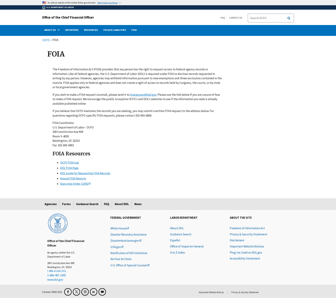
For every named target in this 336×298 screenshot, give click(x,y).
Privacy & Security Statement (248, 234)
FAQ (223, 17)
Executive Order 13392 (74, 184)
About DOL (122, 204)
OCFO (46, 40)
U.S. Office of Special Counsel (128, 265)
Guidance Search (87, 204)
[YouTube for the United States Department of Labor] (102, 292)
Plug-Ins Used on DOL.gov (246, 252)
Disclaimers (237, 240)
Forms (66, 204)
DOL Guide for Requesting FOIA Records (85, 173)
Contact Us (235, 17)
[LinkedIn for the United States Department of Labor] (93, 292)
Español (175, 240)
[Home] (57, 223)
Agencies (51, 204)
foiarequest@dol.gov (143, 95)
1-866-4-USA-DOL (56, 271)
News (138, 204)
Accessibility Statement (245, 258)
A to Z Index (177, 252)
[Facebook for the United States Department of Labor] (68, 292)
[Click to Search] (289, 18)
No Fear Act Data (120, 259)
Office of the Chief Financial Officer (68, 17)
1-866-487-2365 (56, 275)
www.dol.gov (55, 280)
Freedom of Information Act (247, 228)
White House (118, 228)
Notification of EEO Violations (128, 253)
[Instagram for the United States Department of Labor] (85, 292)
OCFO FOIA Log (69, 162)
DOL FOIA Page (69, 168)
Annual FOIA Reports (73, 178)
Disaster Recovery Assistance (128, 234)
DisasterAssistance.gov (124, 241)
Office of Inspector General (187, 246)
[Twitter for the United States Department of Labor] (76, 292)
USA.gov (115, 247)
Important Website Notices (247, 246)
